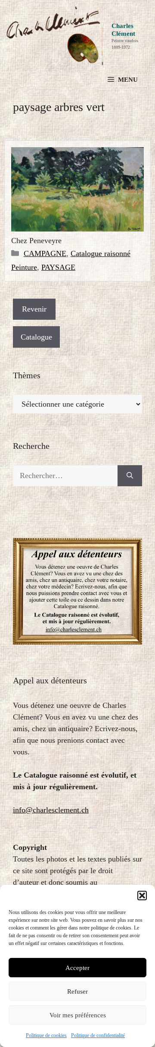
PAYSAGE (58, 267)
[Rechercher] (130, 475)
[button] (142, 895)
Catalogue (36, 337)
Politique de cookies (46, 1035)
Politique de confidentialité (98, 1035)
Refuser (77, 991)
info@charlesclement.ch (51, 810)
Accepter (77, 967)
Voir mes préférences (78, 1015)
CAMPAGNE (45, 253)
